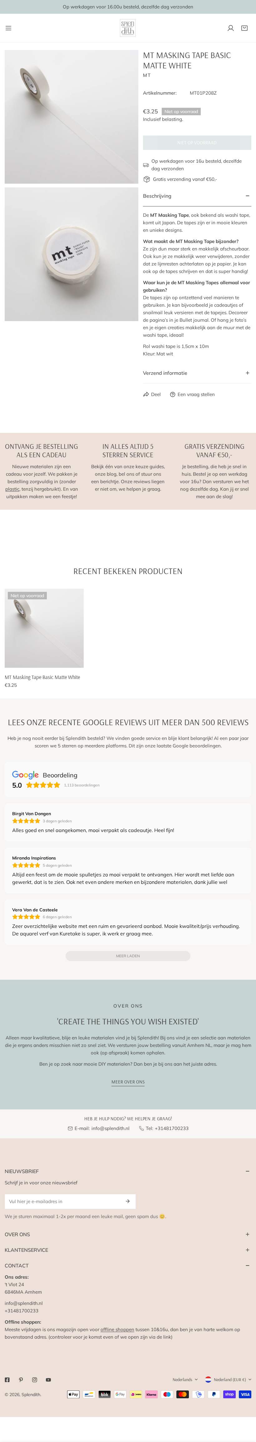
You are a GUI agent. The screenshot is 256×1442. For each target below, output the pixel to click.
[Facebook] (7, 1380)
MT (147, 75)
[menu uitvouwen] (8, 27)
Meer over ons (128, 1082)
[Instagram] (35, 1380)
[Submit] (127, 1201)
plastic (12, 489)
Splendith (31, 1394)
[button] (244, 28)
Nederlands (182, 1379)
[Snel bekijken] (72, 660)
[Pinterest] (21, 1380)
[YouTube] (48, 1380)
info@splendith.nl (110, 1128)
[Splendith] (128, 28)
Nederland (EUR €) (230, 1379)
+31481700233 (172, 1128)
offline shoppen (117, 1329)
